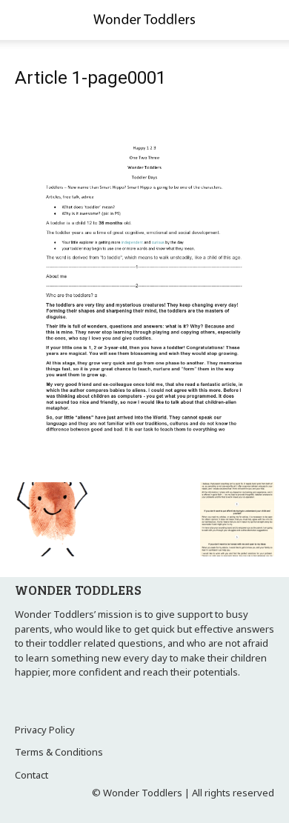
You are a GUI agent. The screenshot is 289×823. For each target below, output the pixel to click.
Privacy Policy (45, 729)
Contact (31, 775)
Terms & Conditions (59, 752)
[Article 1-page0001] (144, 467)
